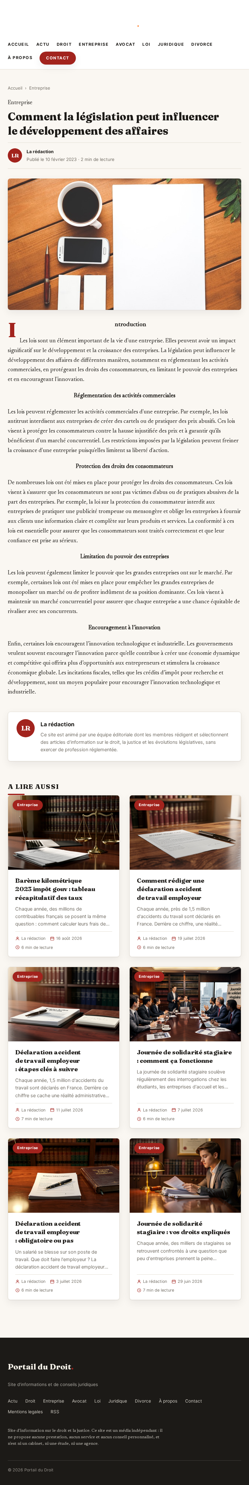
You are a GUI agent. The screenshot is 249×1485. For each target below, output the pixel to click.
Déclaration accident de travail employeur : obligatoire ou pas (48, 1232)
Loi (146, 44)
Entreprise (94, 44)
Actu (43, 44)
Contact (57, 57)
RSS (55, 1411)
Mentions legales (25, 1411)
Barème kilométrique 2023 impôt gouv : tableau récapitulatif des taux (55, 889)
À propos (20, 57)
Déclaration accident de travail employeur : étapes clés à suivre (48, 1060)
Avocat (125, 44)
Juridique (171, 44)
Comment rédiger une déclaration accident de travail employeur (170, 889)
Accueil (18, 44)
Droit (64, 44)
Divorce (202, 44)
